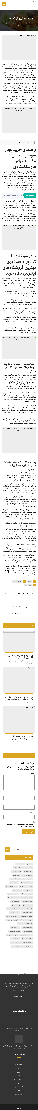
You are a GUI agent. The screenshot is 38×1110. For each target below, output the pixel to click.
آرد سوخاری (18, 661)
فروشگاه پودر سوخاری (27, 927)
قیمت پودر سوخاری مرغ (26, 935)
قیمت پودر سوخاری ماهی (14, 931)
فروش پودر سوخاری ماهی (26, 916)
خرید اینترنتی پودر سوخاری (26, 886)
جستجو (7, 849)
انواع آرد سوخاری (20, 864)
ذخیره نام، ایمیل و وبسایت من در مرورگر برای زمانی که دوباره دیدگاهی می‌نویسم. (20, 825)
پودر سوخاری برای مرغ (15, 942)
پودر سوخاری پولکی (16, 946)
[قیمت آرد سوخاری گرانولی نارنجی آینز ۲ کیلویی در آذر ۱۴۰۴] (19, 1039)
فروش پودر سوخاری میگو (26, 920)
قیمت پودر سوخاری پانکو (12, 935)
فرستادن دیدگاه (28, 832)
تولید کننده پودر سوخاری (26, 883)
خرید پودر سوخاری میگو (26, 898)
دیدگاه (32, 773)
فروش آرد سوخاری (16, 905)
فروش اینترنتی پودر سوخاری (25, 909)
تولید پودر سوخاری (27, 879)
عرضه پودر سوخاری (27, 905)
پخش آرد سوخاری (15, 939)
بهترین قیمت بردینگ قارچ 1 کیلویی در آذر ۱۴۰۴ (19, 1028)
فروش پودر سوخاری (14, 912)
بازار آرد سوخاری (17, 868)
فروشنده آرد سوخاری (12, 909)
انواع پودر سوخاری (28, 868)
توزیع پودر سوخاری (27, 875)
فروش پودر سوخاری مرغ (12, 916)
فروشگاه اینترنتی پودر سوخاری (25, 924)
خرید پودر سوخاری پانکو (13, 898)
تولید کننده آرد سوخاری (15, 879)
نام (34, 793)
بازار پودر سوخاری (28, 871)
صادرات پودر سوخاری (27, 901)
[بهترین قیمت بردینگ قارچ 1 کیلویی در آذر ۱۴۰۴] (19, 1021)
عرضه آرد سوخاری (15, 901)
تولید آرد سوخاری (16, 875)
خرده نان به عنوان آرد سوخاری (13, 195)
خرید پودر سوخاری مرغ (13, 894)
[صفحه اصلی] (35, 23)
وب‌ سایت (32, 812)
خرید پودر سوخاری (17, 890)
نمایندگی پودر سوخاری (27, 939)
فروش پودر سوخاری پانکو (12, 920)
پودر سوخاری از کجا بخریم (28, 64)
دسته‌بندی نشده (20, 702)
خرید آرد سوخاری (14, 883)
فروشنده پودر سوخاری (27, 912)
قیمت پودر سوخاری (27, 931)
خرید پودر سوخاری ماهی (26, 894)
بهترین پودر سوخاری (16, 871)
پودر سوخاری (28, 585)
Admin (29, 581)
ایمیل (33, 803)
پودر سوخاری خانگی (26, 661)
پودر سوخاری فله (20, 742)
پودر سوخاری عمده (27, 946)
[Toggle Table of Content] (32, 142)
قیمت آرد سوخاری (15, 927)
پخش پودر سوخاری (27, 942)
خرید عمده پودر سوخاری (11, 886)
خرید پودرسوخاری (28, 890)
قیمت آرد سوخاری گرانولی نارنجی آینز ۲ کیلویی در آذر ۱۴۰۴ (19, 1046)
